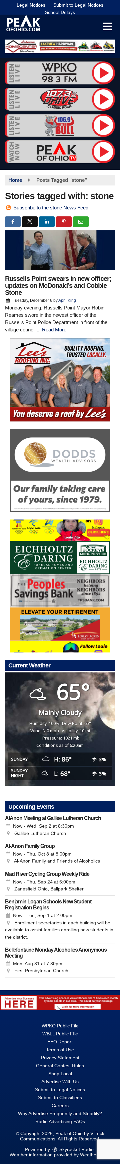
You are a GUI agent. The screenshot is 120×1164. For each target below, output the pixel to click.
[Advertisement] (60, 46)
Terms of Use (60, 1049)
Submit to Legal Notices (78, 5)
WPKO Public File (60, 1025)
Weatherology (94, 1154)
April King (67, 300)
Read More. (55, 329)
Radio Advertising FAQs (60, 1121)
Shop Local (60, 1073)
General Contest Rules (60, 1065)
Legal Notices (31, 5)
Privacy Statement (60, 1057)
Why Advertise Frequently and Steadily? (60, 1113)
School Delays (60, 12)
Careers (60, 1105)
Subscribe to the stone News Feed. (51, 207)
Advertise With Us (60, 1081)
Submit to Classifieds (60, 1097)
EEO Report (60, 1041)
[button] (107, 26)
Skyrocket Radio (76, 1149)
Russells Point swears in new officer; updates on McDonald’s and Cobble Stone (58, 285)
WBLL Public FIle (60, 1033)
